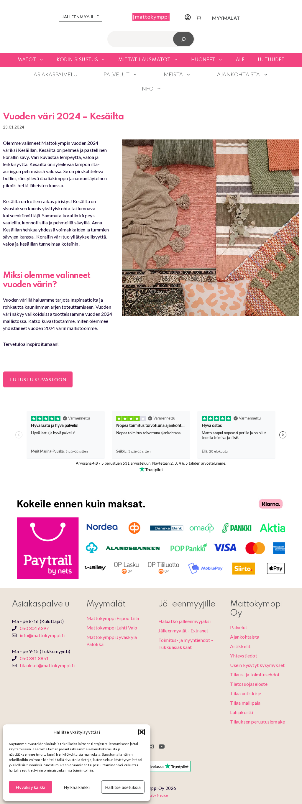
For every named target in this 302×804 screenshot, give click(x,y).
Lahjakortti (241, 712)
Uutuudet (271, 60)
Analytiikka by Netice (151, 795)
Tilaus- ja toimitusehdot (255, 674)
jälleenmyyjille (80, 16)
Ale (240, 60)
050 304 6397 (34, 628)
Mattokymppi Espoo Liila (112, 618)
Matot (26, 60)
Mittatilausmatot (144, 60)
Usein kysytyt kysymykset (257, 665)
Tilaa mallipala (245, 703)
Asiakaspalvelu (56, 74)
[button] (142, 732)
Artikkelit (240, 646)
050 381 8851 (34, 658)
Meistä (173, 74)
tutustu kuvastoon (38, 379)
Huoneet (203, 60)
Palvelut (116, 74)
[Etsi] (183, 39)
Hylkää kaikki (77, 787)
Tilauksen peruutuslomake (257, 721)
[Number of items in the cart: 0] (198, 18)
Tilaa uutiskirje (245, 693)
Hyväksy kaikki (30, 787)
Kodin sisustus (77, 60)
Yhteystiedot (243, 655)
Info (146, 88)
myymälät (226, 18)
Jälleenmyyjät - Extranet (183, 630)
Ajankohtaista (238, 74)
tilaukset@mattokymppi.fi (47, 665)
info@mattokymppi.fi (42, 635)
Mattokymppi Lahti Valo (111, 627)
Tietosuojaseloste (248, 684)
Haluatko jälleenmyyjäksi (184, 621)
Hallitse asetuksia (123, 787)
